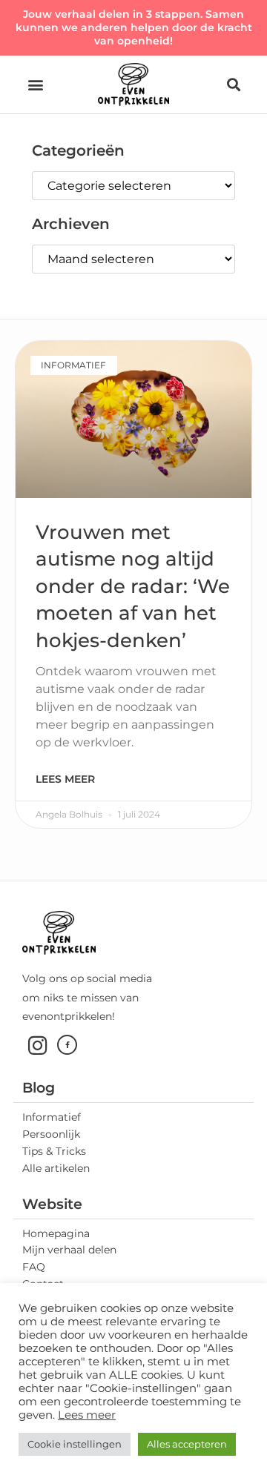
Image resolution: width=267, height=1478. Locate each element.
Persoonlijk (51, 1134)
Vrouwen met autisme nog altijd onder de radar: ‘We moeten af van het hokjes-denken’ (133, 586)
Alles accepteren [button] (187, 1444)
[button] (35, 84)
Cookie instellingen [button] (74, 1444)
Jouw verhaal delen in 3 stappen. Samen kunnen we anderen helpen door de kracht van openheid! (134, 27)
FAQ (33, 1266)
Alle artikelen (56, 1168)
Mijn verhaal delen (69, 1249)
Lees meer (65, 779)
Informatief (51, 1117)
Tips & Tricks (54, 1151)
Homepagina (56, 1233)
